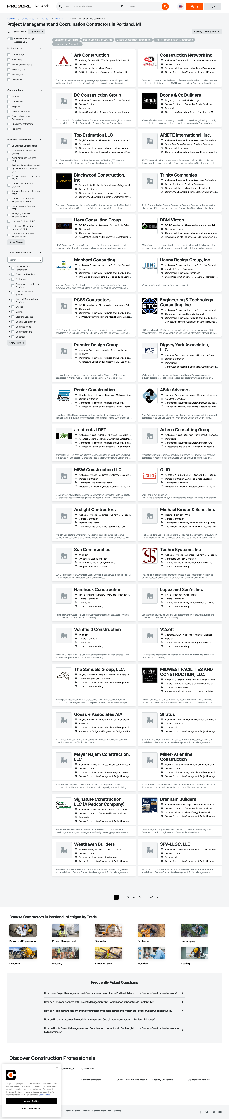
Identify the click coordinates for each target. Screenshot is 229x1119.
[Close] (57, 1068)
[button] (9, 54)
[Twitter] (206, 1112)
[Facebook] (201, 1112)
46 (151, 897)
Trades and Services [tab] (64, 1068)
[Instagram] (213, 1112)
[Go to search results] (40, 260)
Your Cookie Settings (32, 1108)
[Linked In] (195, 1112)
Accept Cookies (31, 1101)
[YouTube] (220, 1112)
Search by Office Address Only (22, 40)
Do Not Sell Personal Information (97, 1110)
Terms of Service (73, 1110)
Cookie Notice (44, 1095)
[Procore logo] (19, 6)
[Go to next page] (157, 897)
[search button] (165, 6)
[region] (31, 1090)
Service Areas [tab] (87, 1068)
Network (42, 6)
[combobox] (143, 6)
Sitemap (117, 1110)
